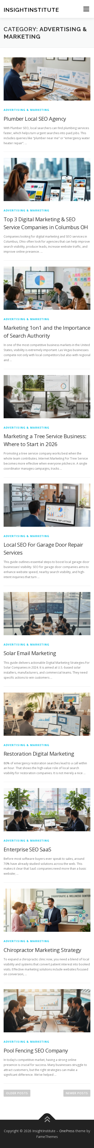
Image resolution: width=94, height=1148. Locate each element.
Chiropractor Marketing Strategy (42, 949)
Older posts (17, 1093)
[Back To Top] (47, 1119)
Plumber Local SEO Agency (35, 118)
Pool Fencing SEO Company (36, 1050)
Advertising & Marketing (27, 110)
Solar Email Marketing (30, 653)
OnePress (66, 1131)
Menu (86, 9)
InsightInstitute (31, 9)
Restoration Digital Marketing (39, 753)
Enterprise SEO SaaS (27, 849)
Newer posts (77, 1093)
